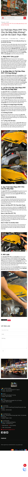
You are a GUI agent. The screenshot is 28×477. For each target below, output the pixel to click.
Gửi (3, 350)
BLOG (8, 22)
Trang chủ (3, 22)
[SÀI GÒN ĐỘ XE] (14, 385)
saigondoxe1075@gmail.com (8, 429)
